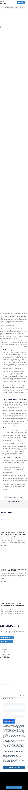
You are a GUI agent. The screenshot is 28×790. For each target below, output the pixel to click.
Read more (3, 545)
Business (10, 497)
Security (23, 532)
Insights (11, 7)
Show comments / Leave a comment (8, 505)
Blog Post (6, 7)
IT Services (16, 7)
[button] (27, 2)
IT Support (21, 7)
